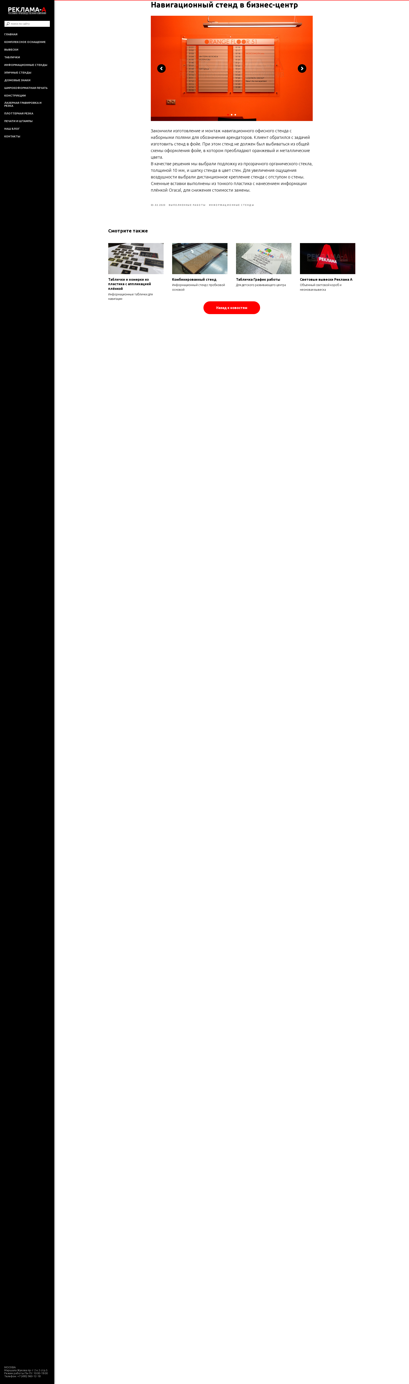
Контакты (12, 136)
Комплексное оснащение (25, 41)
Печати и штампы (18, 121)
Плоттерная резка (18, 113)
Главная (10, 34)
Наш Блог (12, 128)
